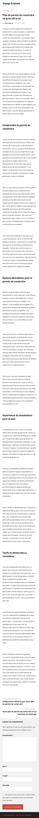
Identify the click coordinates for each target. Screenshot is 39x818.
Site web (5, 785)
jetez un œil (16, 148)
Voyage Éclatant (11, 3)
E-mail (5, 776)
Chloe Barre (9, 23)
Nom (4, 766)
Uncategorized (7, 11)
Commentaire (7, 735)
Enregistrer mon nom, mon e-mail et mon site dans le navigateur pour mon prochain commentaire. (18, 797)
